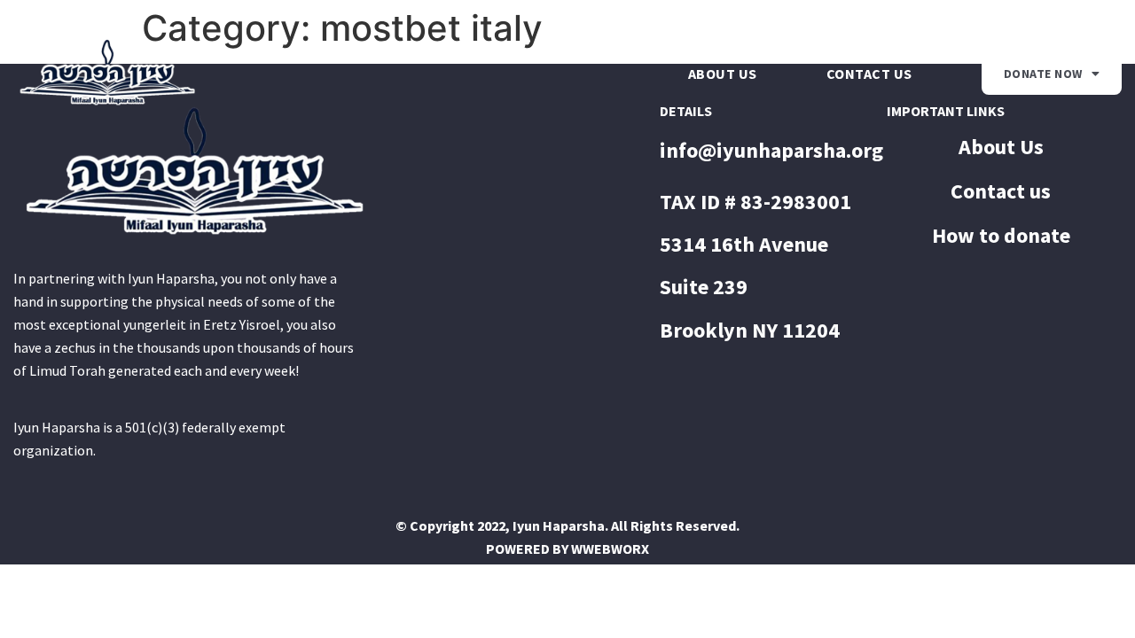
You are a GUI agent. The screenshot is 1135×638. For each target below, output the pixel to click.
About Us (722, 73)
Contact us (869, 73)
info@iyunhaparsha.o (761, 150)
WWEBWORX (610, 548)
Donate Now (1043, 74)
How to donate (1001, 235)
